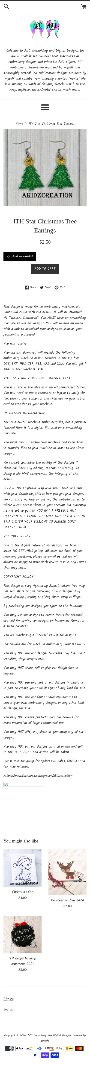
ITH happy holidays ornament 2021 (22, 961)
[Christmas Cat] (22, 868)
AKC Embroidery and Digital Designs (49, 1035)
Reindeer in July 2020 (67, 900)
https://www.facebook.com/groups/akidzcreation (37, 776)
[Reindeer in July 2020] (67, 872)
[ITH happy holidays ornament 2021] (22, 934)
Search (8, 1009)
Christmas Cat (22, 892)
